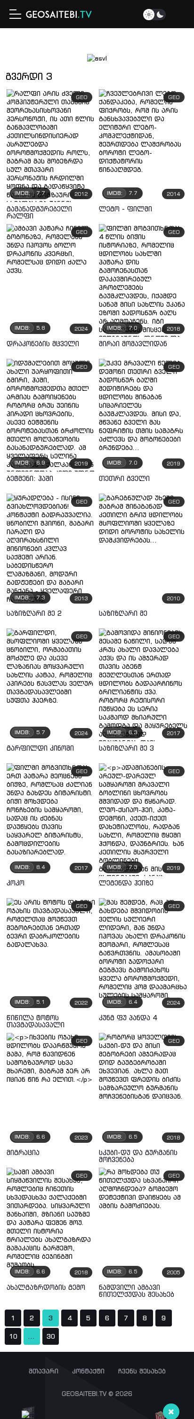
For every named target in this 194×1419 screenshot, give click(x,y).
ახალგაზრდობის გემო (46, 1287)
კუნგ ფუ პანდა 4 (128, 1017)
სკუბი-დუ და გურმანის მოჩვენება (138, 1156)
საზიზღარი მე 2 (34, 613)
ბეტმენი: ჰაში (30, 478)
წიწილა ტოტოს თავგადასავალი (36, 1021)
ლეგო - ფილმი (125, 208)
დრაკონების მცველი (43, 343)
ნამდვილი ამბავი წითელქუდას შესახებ (136, 1291)
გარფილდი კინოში (40, 748)
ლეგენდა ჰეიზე (126, 882)
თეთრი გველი (124, 478)
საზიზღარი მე (123, 613)
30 (51, 1336)
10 (13, 1336)
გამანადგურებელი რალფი (39, 212)
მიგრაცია (23, 1152)
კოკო (15, 882)
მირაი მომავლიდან (133, 343)
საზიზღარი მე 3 (126, 748)
